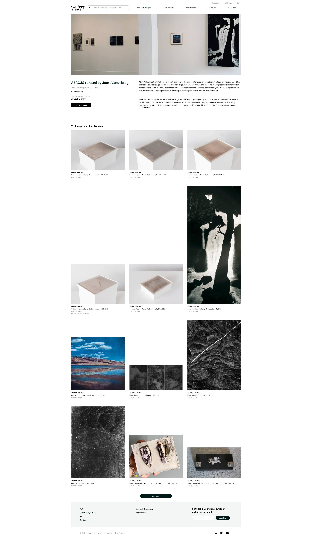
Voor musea (141, 512)
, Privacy (121, 533)
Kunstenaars (168, 7)
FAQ (81, 509)
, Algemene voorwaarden (108, 533)
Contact (83, 520)
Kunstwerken (191, 7)
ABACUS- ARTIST (78, 99)
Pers (81, 516)
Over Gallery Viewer (88, 512)
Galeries (212, 7)
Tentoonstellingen (143, 7)
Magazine (232, 7)
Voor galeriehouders (144, 509)
